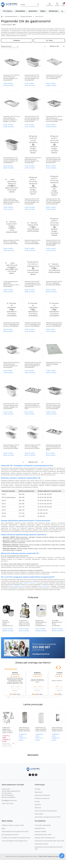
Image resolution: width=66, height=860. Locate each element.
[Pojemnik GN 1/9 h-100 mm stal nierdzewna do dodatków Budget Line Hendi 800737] (12, 398)
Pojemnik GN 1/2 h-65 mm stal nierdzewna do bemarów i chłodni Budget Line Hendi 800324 (54, 119)
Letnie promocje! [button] (33, 704)
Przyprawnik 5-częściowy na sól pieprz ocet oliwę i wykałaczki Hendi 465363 (24, 623)
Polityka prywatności (42, 798)
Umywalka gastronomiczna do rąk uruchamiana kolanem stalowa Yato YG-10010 (57, 623)
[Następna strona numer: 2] (63, 46)
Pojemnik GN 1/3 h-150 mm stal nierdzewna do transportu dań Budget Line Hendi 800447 (53, 201)
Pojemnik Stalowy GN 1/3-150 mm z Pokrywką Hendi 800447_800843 (33, 446)
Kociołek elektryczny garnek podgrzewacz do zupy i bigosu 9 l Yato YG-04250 (7, 623)
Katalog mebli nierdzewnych (45, 838)
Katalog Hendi (40, 828)
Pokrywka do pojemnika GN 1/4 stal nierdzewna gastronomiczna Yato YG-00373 (54, 447)
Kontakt (37, 789)
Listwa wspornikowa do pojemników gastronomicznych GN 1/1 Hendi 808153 (11, 284)
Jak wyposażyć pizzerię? (10, 834)
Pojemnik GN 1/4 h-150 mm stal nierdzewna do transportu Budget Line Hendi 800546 (10, 160)
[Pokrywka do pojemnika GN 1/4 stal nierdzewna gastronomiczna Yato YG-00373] (55, 440)
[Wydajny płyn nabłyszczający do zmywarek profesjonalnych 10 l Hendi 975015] (42, 618)
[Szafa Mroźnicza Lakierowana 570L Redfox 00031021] (42, 726)
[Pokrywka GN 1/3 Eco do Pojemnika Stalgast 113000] (55, 357)
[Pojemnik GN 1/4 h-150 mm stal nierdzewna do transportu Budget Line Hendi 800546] (12, 152)
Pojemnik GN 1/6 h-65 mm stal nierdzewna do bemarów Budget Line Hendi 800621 (11, 365)
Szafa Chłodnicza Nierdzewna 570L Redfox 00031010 (57, 729)
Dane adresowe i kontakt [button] (13, 785)
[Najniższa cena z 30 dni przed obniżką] (13, 743)
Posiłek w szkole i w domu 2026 (13, 825)
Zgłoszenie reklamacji (42, 795)
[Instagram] (33, 775)
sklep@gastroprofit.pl (9, 800)
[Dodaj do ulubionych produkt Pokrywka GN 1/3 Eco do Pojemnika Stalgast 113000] (60, 340)
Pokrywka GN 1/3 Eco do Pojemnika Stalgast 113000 (53, 364)
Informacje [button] (40, 785)
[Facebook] (30, 775)
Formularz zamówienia (43, 825)
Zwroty (37, 801)
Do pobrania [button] (40, 821)
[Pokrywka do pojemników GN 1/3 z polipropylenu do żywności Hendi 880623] (55, 316)
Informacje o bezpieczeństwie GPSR (47, 817)
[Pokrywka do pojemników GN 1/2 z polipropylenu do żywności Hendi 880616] (34, 316)
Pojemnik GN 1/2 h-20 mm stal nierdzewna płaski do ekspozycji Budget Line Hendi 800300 (33, 365)
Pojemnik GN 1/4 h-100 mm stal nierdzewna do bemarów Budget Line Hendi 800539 (32, 77)
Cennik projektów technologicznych (14, 841)
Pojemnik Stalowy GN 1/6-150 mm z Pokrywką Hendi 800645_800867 (11, 242)
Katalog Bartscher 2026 (43, 834)
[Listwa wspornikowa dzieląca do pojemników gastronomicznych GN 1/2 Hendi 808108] (12, 194)
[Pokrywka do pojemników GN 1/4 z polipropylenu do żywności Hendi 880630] (12, 316)
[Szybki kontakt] (61, 855)
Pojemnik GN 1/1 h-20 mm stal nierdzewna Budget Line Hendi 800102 (54, 76)
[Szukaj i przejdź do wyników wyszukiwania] (38, 4)
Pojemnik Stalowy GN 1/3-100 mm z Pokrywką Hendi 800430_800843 (11, 446)
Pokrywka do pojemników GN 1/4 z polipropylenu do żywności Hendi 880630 (11, 324)
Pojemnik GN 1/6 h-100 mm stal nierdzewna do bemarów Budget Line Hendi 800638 (53, 243)
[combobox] (10, 46)
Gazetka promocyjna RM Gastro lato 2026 (49, 841)
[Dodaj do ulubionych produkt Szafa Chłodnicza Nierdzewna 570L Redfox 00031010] (61, 711)
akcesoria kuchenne (44, 586)
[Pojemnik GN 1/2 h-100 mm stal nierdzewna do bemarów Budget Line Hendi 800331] (34, 194)
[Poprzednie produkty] (4, 610)
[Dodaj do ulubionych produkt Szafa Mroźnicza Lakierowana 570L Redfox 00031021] (45, 711)
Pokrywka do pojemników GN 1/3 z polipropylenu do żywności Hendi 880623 (54, 324)
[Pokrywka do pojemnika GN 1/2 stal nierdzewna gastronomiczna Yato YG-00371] (34, 398)
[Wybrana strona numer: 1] (54, 46)
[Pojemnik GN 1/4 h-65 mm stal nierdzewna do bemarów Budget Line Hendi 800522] (34, 152)
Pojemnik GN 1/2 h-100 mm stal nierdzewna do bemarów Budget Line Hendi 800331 (32, 201)
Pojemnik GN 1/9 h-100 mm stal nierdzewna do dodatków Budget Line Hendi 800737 (10, 406)
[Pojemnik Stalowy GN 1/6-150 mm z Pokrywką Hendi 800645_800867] (12, 235)
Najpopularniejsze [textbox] (6, 46)
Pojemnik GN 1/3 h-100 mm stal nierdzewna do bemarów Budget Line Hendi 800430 (53, 160)
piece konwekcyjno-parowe (17, 586)
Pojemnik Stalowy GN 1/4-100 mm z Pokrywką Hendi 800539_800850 (33, 242)
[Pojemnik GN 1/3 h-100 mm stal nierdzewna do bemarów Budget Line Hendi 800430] (55, 152)
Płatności (38, 808)
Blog (3, 828)
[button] (8, 11)
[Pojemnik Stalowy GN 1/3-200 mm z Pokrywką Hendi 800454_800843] (55, 276)
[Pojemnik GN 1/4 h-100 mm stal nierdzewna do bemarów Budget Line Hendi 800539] (34, 70)
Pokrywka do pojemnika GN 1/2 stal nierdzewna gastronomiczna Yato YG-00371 (32, 406)
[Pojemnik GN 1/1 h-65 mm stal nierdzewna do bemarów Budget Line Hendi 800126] (12, 70)
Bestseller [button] (33, 755)
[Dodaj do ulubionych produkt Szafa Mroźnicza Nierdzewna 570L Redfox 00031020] (28, 711)
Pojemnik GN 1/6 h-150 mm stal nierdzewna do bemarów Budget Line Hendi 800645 (32, 119)
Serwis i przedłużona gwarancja (46, 811)
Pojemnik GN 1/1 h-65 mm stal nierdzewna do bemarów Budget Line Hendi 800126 (11, 77)
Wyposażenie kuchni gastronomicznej (15, 831)
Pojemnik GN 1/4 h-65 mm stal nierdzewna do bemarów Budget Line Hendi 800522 (33, 160)
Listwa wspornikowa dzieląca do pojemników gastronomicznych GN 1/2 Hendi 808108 (11, 201)
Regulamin (38, 792)
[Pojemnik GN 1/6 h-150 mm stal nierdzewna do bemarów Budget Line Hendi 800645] (34, 111)
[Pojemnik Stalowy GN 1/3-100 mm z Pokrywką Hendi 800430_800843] (12, 440)
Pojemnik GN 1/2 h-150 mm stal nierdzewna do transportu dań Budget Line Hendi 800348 (53, 406)
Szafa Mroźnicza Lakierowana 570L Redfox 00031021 (41, 729)
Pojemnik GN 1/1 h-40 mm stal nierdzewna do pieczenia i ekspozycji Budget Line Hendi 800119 (11, 119)
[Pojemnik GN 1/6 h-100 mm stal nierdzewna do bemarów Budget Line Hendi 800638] (55, 235)
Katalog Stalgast (40, 831)
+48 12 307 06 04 (7, 803)
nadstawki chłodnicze (29, 583)
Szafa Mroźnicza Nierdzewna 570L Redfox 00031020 (24, 729)
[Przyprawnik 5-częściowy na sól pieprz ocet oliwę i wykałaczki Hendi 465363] (26, 618)
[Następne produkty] (61, 610)
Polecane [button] (33, 597)
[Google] (36, 775)
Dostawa (38, 804)
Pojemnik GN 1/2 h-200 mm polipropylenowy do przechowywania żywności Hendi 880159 (33, 284)
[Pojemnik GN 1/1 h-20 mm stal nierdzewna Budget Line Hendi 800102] (55, 70)
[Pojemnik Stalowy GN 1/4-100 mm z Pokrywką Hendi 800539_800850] (34, 235)
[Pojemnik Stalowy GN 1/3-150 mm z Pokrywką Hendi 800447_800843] (34, 440)
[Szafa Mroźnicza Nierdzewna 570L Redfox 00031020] (26, 726)
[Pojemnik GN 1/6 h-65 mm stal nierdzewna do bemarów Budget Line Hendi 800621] (12, 357)
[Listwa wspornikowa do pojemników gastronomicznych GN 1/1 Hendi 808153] (12, 276)
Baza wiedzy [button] (7, 821)
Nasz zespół (39, 814)
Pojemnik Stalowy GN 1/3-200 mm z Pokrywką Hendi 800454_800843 (54, 283)
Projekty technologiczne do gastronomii (16, 838)
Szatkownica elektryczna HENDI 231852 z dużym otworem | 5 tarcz (7, 730)
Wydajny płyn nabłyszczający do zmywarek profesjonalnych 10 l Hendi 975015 (41, 623)
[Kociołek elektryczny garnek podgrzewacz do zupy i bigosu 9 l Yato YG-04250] (9, 618)
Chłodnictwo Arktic (41, 844)
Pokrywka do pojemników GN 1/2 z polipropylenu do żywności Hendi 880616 (33, 324)
